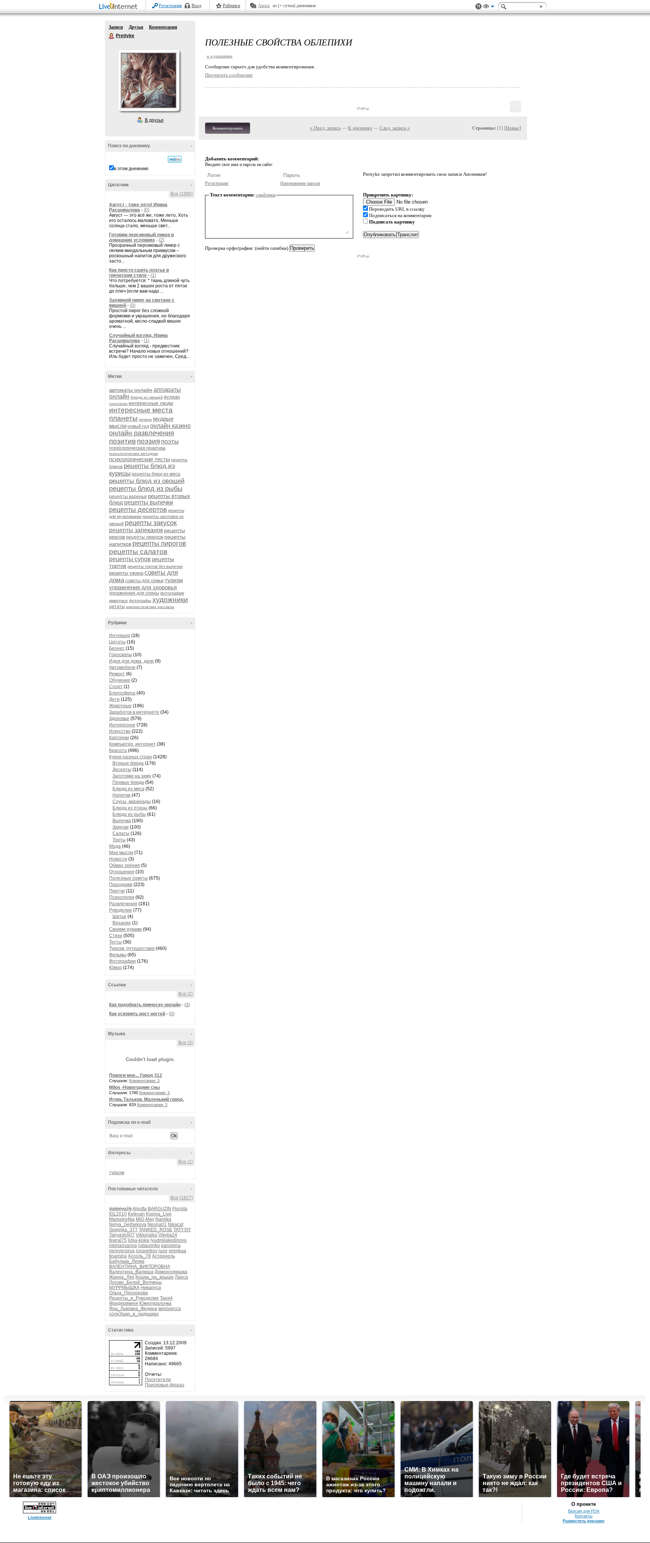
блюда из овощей (147, 397)
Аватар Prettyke (148, 80)
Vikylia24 (167, 1235)
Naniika (163, 1219)
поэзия (148, 441)
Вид (488, 8)
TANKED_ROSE (155, 1229)
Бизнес (117, 648)
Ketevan (136, 1214)
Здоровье (119, 718)
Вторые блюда (128, 763)
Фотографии (122, 961)
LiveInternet (119, 7)
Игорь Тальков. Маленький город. (146, 1099)
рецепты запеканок (136, 530)
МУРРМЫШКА (124, 1287)
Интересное (122, 725)
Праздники (120, 884)
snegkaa (177, 1250)
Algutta (139, 1208)
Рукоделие (120, 910)
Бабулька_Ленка (126, 1261)
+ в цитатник (219, 56)
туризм (174, 580)
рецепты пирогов (159, 543)
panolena (171, 1245)
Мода (115, 846)
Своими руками (125, 929)
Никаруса (151, 1287)
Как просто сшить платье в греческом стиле (139, 272)
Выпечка (121, 820)
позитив (122, 441)
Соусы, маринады (131, 801)
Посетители (158, 1379)
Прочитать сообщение (229, 75)
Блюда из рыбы (129, 814)
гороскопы (118, 404)
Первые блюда (128, 782)
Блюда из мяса (128, 788)
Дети (114, 699)
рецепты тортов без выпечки (155, 566)
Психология (121, 897)
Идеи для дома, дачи (131, 661)
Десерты (121, 769)
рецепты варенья (128, 496)
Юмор (115, 967)
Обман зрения (124, 865)
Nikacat (175, 1224)
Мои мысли (121, 852)
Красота (118, 750)
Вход (196, 5)
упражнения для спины (134, 593)
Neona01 (157, 1224)
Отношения (121, 871)
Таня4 (166, 1298)
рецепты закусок (151, 523)
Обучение (119, 680)
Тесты (115, 942)
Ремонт (117, 673)
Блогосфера (122, 693)
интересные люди (151, 403)
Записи (116, 27)
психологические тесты (139, 459)
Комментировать (228, 128)
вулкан (172, 397)
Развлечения (123, 903)
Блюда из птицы (129, 808)
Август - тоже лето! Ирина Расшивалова (138, 207)
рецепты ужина (126, 573)
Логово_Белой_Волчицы (135, 1282)
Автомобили (122, 667)
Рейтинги (231, 5)
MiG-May (145, 1219)
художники (170, 600)
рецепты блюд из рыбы (145, 488)
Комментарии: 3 (144, 1080)
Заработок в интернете (134, 712)
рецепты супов (130, 559)
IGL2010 (118, 1214)
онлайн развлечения (141, 433)
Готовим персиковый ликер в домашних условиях (141, 237)
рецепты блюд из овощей (147, 481)
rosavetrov (146, 1250)
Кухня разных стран (130, 756)
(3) (187, 1004)
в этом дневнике (131, 168)
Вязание (121, 922)
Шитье (119, 916)
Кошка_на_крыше (154, 1277)
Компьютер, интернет (132, 744)
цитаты (117, 606)
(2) (161, 240)
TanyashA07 (122, 1235)
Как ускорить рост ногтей (137, 1013)
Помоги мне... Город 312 (135, 1075)
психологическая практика (137, 448)
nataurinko (149, 1245)
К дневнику (360, 128)
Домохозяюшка (171, 1271)
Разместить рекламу (583, 1521)
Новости (118, 859)
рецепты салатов (138, 552)
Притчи (117, 891)
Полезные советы (128, 878)
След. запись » (395, 128)
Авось (264, 5)
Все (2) (185, 993)
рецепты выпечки (148, 502)
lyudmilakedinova (168, 1240)
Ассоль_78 (139, 1256)
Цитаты (117, 642)
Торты (119, 839)
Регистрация (170, 5)
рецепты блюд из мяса (156, 474)
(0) (146, 210)
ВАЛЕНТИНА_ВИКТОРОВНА (139, 1266)
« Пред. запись (325, 128)
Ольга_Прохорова (128, 1292)
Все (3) (185, 1042)
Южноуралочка (155, 1303)
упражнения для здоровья (143, 587)
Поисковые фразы (164, 1384)
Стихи (115, 935)
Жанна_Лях (121, 1277)
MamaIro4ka (122, 1219)
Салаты (120, 833)
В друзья (154, 120)
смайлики (266, 195)
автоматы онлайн (130, 390)
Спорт (116, 686)
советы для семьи (144, 580)
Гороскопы (120, 654)
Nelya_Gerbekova (127, 1224)
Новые (512, 128)
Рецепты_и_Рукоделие (134, 1298)
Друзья (136, 27)
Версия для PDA (583, 1511)
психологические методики (133, 453)
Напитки (121, 795)
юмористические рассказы (150, 607)
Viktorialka (146, 1235)
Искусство (120, 731)
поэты (170, 441)
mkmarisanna (123, 1245)
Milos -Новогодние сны (134, 1087)
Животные (120, 705)
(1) (153, 275)
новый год (138, 426)
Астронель (163, 1256)
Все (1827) (181, 1197)
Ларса (181, 1277)
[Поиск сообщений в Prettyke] (175, 159)
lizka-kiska (138, 1240)
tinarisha (118, 1256)
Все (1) (185, 1161)
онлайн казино (170, 426)
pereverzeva (122, 1250)
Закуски (120, 827)
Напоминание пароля (300, 183)
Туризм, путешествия (132, 948)
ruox (162, 1250)
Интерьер (119, 635)
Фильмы (117, 954)
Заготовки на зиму (131, 776)
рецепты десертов (138, 509)
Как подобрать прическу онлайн (145, 1004)
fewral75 (118, 1240)
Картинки (119, 737)
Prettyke (112, 36)
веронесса (169, 1308)
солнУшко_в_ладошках (134, 1314)
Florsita (179, 1208)
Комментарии (163, 27)
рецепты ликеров (144, 537)
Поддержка (478, 6)
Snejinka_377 (123, 1229)
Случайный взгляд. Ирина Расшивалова (138, 338)
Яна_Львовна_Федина (133, 1308)
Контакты (583, 1516)
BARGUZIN (159, 1208)
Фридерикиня (123, 1303)
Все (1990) (181, 193)
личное (145, 419)
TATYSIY (182, 1229)
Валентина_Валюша (131, 1271)
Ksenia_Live (159, 1214)
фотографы (140, 600)
